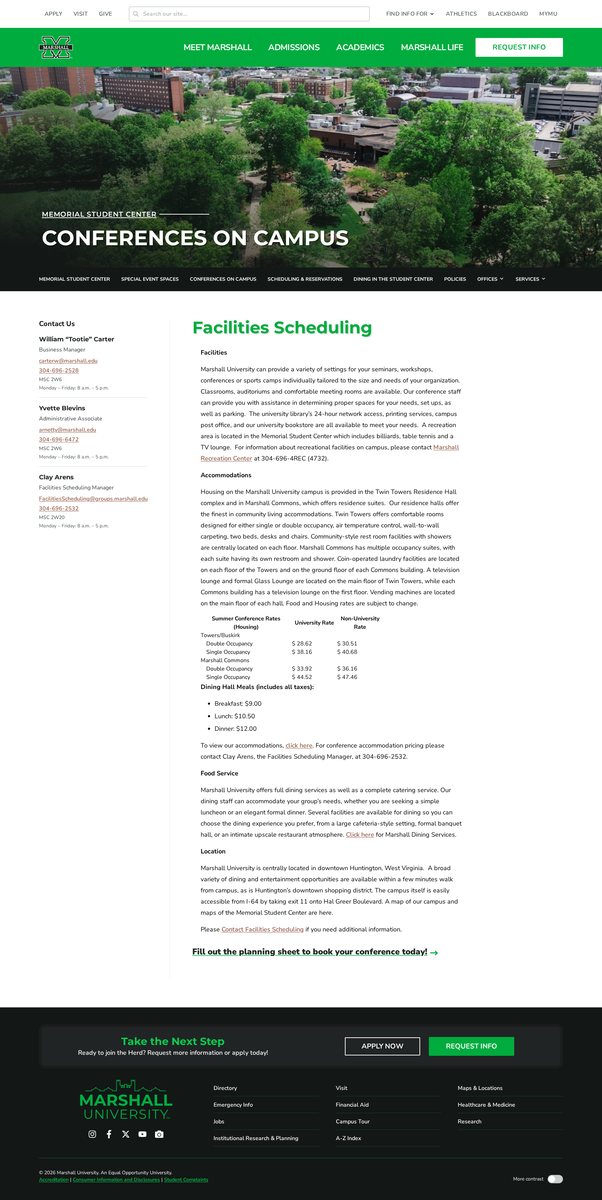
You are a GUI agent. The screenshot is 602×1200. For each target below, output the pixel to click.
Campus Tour (353, 1121)
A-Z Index (348, 1138)
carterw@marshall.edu (68, 361)
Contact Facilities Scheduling (263, 929)
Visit (341, 1088)
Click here (360, 834)
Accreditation (54, 1179)
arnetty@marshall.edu (67, 430)
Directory (225, 1088)
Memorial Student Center (99, 214)
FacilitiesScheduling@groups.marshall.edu (93, 499)
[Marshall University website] (56, 47)
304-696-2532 (59, 508)
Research (469, 1121)
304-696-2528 (59, 370)
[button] (410, 14)
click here (299, 745)
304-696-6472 (59, 439)
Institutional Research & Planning (256, 1138)
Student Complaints (186, 1179)
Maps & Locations (480, 1088)
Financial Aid (352, 1105)
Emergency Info (233, 1105)
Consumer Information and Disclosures (116, 1179)
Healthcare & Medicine (486, 1105)
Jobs (219, 1121)
